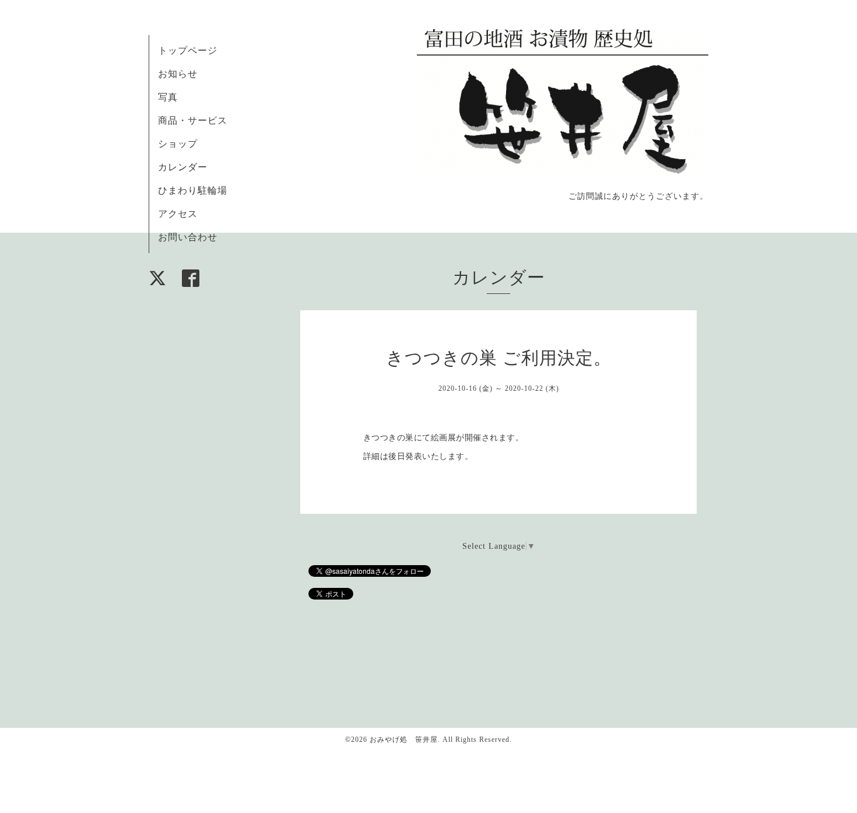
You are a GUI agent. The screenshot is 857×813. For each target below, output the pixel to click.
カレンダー (183, 167)
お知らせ (178, 74)
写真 (168, 97)
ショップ (178, 144)
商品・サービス (192, 120)
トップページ (187, 50)
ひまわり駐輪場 (192, 190)
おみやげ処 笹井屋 (404, 739)
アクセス (178, 214)
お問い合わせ (187, 237)
